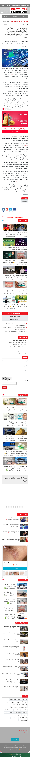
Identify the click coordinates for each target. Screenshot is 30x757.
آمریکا (11, 75)
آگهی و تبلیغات (8, 5)
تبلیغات (25, 732)
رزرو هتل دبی (14, 717)
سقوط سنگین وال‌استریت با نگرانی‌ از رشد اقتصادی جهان (16, 346)
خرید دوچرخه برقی (8, 710)
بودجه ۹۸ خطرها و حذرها (21, 353)
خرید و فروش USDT (22, 699)
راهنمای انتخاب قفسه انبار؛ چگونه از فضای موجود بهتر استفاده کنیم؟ (12, 627)
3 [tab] (19, 506)
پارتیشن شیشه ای (16, 715)
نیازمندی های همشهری (16, 5)
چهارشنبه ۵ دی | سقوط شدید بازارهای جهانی (18, 344)
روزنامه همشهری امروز (25, 5)
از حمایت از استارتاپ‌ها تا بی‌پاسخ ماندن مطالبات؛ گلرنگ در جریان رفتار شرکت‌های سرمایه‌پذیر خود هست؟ (12, 681)
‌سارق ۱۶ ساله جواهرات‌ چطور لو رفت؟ (15, 479)
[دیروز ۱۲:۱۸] (24, 628)
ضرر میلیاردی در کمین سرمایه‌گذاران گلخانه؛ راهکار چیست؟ (12, 640)
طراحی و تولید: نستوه (14, 749)
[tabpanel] (15, 479)
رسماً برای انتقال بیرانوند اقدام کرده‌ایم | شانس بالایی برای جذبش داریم (11, 525)
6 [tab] (13, 506)
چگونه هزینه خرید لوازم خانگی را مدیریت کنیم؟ (12, 660)
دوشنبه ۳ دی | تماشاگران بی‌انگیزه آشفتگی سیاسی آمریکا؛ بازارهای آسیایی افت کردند (16, 33)
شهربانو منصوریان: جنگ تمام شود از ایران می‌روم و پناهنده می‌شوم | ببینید (12, 518)
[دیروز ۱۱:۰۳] (24, 533)
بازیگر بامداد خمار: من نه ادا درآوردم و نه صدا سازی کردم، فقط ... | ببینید (11, 532)
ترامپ (26, 146)
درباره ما (25, 729)
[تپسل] (3, 109)
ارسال (4, 387)
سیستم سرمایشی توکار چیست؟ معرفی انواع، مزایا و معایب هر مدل (11, 667)
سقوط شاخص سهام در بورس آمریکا (19, 340)
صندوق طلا (24, 715)
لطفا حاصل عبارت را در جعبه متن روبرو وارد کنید (17, 381)
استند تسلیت (24, 710)
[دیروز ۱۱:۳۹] (24, 519)
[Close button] (29, 752)
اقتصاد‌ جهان (13, 21)
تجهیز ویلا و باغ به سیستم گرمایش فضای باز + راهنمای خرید (11, 633)
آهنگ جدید (16, 710)
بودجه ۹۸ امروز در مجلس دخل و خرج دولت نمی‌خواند (16, 349)
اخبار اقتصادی (19, 21)
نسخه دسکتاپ (15, 740)
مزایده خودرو (14, 707)
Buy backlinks (17, 712)
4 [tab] (17, 506)
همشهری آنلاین (18, 10)
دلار (16, 182)
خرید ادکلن (24, 704)
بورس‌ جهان (24, 201)
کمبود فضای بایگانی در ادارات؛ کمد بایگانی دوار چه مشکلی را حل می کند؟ (11, 647)
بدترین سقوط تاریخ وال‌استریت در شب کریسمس (17, 342)
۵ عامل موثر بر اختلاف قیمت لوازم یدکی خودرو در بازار (11, 673)
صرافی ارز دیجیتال (8, 712)
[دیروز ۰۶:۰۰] (24, 526)
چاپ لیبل (25, 712)
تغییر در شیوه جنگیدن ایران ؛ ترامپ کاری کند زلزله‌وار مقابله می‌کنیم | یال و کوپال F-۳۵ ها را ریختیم (11, 539)
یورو (22, 185)
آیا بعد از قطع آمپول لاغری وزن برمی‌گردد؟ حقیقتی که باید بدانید (12, 687)
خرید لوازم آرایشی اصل (15, 704)
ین (6, 180)
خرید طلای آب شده (23, 707)
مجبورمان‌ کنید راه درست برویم (20, 351)
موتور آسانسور (13, 699)
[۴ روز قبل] (24, 688)
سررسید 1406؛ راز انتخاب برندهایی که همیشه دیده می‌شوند (11, 653)
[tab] (15, 313)
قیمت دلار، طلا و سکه (23, 731)
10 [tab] (6, 506)
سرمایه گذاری (15, 131)
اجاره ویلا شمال (10, 702)
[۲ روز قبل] (24, 634)
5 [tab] (15, 506)
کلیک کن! (15, 568)
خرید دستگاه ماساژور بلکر (21, 702)
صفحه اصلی (26, 21)
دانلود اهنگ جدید (23, 717)
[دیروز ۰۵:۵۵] (24, 539)
